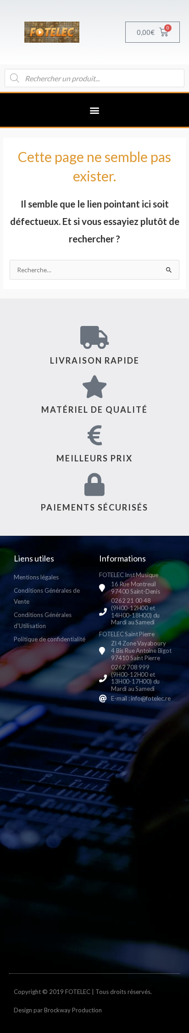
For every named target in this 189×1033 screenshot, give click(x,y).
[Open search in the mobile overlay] (94, 78)
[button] (94, 110)
